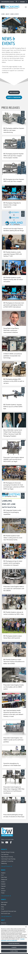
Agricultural (4, 902)
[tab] (14, 92)
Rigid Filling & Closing (7, 856)
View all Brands (5, 895)
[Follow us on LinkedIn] (2, 842)
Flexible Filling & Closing (7, 852)
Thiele (2, 893)
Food (2, 909)
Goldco (3, 881)
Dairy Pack (4, 877)
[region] (14, 939)
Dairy (2, 906)
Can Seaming (4, 854)
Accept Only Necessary (14, 943)
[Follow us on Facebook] (10, 842)
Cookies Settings (14, 951)
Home (3, 14)
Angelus (3, 873)
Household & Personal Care (8, 911)
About (7, 14)
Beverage (3, 904)
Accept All (14, 947)
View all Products (5, 866)
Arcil (2, 875)
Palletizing (4, 863)
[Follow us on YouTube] (6, 842)
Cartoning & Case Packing (8, 859)
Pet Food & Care (5, 913)
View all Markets (5, 916)
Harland (3, 884)
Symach (3, 890)
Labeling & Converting (7, 861)
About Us (3, 923)
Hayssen (3, 886)
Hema (2, 888)
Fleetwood (4, 879)
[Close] (26, 926)
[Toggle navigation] (26, 7)
